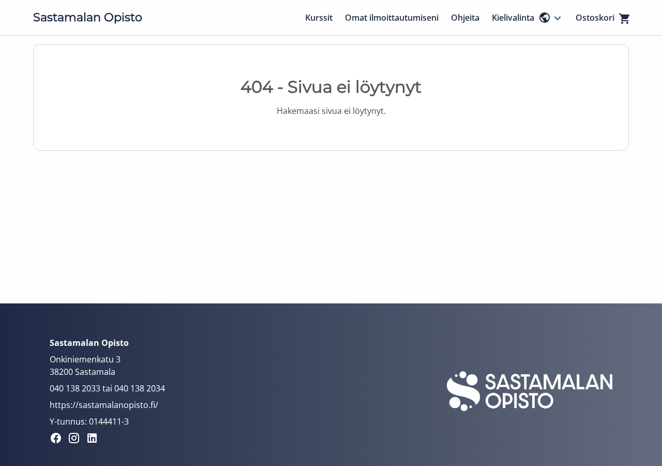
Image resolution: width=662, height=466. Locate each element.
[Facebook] (59, 439)
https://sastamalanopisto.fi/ (104, 405)
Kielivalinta (513, 17)
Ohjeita (465, 17)
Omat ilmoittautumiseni (392, 17)
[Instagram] (77, 439)
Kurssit (319, 17)
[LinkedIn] (95, 439)
